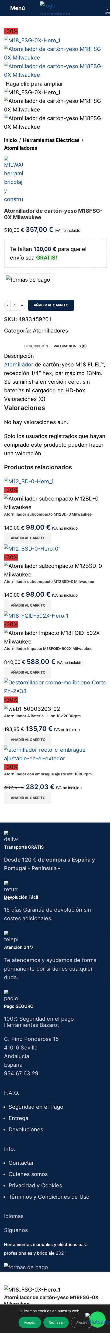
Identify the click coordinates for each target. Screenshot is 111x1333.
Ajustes (81, 1322)
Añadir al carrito (51, 305)
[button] (27, 538)
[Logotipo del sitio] (55, 7)
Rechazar (56, 1322)
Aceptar (30, 1322)
